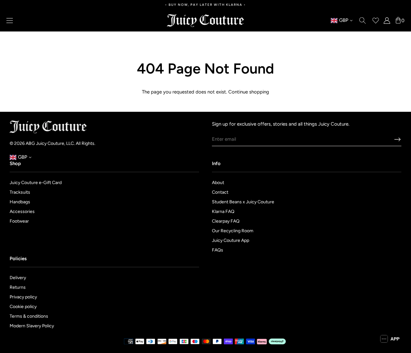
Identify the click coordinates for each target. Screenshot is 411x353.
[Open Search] (362, 20)
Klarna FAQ (223, 211)
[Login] (387, 20)
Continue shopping (248, 92)
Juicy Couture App (230, 240)
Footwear (19, 221)
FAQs (217, 250)
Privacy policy (23, 297)
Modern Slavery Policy (32, 326)
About (218, 182)
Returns (18, 287)
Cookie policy (23, 306)
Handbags (20, 202)
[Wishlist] (375, 20)
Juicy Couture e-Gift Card (36, 182)
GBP (339, 20)
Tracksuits (20, 192)
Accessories (22, 211)
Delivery (18, 277)
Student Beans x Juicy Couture (243, 202)
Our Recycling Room (232, 231)
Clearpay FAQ (226, 221)
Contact (220, 192)
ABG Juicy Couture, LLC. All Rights (60, 143)
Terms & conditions (29, 316)
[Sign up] (397, 139)
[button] (390, 339)
